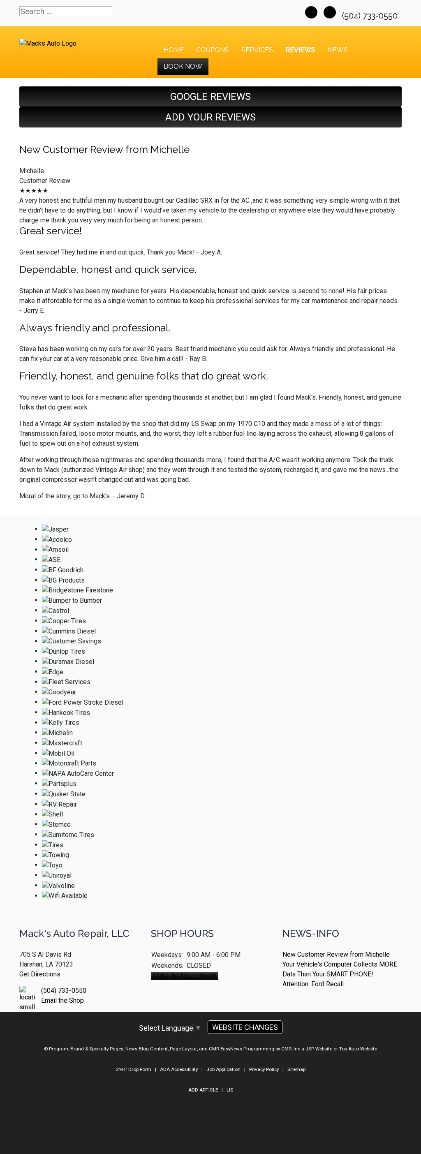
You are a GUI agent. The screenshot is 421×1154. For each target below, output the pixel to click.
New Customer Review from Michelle (104, 149)
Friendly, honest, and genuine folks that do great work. (143, 376)
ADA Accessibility (179, 1069)
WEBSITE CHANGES (245, 1027)
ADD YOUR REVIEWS (210, 117)
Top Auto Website (358, 1049)
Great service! (50, 231)
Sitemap (296, 1069)
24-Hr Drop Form (133, 1069)
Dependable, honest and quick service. (108, 269)
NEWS (338, 50)
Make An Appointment (184, 976)
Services (257, 50)
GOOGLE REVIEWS (210, 96)
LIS (230, 1090)
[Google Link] (330, 12)
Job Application (223, 1069)
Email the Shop (62, 1000)
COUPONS (212, 50)
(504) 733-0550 (371, 16)
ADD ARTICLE (203, 1090)
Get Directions (39, 974)
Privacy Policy (264, 1069)
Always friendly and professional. (95, 328)
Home (174, 50)
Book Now (183, 66)
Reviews (300, 50)
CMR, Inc (290, 1049)
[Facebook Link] (311, 12)
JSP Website (318, 1049)
